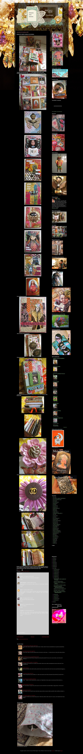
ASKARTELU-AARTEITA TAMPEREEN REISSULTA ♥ (59, 587)
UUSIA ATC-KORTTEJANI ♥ (58, 581)
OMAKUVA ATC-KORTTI (27, 690)
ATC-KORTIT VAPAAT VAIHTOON (58, 498)
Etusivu (32, 636)
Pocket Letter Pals (56, 520)
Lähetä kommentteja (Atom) (23, 639)
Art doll (54, 504)
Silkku (21, 598)
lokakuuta (55, 597)
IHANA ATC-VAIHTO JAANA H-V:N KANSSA (30, 662)
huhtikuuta (56, 573)
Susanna (58, 198)
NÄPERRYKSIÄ (55, 403)
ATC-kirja (54, 500)
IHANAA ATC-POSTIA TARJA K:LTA (60, 588)
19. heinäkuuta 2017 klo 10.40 (28, 598)
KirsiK (21, 589)
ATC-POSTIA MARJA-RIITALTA (28, 673)
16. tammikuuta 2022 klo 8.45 (29, 610)
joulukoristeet (55, 529)
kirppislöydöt (55, 533)
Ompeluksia (55, 519)
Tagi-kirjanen (55, 523)
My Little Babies (55, 518)
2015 (54, 565)
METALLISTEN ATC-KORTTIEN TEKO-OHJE (30, 645)
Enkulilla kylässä (55, 508)
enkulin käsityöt (23, 582)
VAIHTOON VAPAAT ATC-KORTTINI (29, 651)
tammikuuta (56, 569)
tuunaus (54, 539)
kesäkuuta (56, 576)
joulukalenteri (55, 528)
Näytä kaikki (65, 427)
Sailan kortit (55, 396)
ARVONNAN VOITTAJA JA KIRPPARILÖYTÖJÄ (31, 656)
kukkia (54, 534)
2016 (54, 566)
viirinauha (54, 540)
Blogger (61, 750)
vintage (54, 541)
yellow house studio (56, 366)
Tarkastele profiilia (55, 208)
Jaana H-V (22, 604)
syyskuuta (56, 595)
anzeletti (53, 750)
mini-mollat (54, 535)
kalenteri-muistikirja (56, 530)
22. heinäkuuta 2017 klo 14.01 (29, 604)
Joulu (54, 514)
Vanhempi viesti (45, 636)
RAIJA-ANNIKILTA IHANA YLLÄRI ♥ (60, 585)
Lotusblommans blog (57, 410)
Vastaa (21, 579)
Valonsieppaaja (55, 525)
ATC (53, 497)
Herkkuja (54, 509)
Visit (57, 111)
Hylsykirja (54, 510)
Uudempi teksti (20, 636)
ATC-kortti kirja (55, 502)
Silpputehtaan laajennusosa (58, 417)
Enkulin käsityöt (56, 381)
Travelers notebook (56, 524)
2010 (54, 559)
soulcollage (55, 538)
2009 (54, 558)
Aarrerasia (54, 503)
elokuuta (55, 594)
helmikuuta (56, 570)
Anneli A (21, 576)
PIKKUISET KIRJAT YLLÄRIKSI (59, 590)
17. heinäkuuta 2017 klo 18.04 (28, 589)
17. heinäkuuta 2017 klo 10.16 (31, 582)
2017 (54, 568)
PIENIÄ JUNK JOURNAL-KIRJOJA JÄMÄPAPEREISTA (59, 592)
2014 (54, 563)
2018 (54, 601)
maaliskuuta (56, 572)
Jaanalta (29, 72)
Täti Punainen (55, 425)
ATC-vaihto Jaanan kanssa (24, 571)
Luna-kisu (54, 515)
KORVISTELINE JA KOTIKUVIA (28, 684)
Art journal (54, 505)
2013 (54, 562)
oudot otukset (55, 536)
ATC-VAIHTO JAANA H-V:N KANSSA (29, 695)
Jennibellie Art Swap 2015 (57, 513)
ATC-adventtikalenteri (56, 499)
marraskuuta (56, 598)
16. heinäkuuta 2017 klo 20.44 (29, 576)
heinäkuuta (56, 577)
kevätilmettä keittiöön (56, 531)
